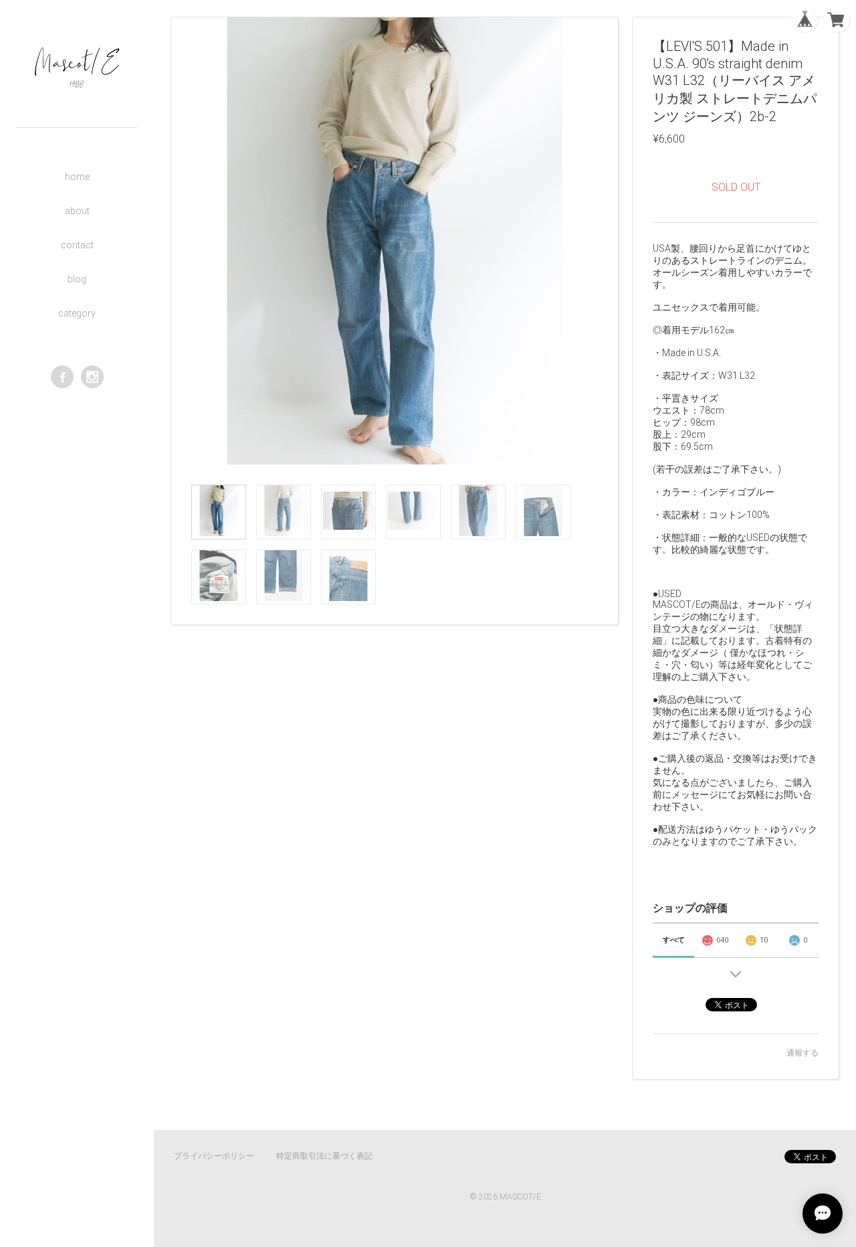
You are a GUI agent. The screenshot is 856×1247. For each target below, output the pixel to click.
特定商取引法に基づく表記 (324, 1156)
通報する (802, 1053)
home (77, 176)
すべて (674, 940)
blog (77, 279)
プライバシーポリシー (214, 1156)
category (77, 313)
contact (77, 245)
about (77, 210)
